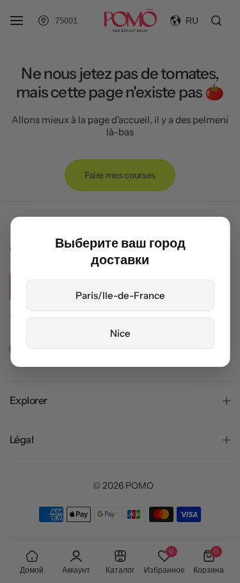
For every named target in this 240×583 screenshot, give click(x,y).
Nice (120, 333)
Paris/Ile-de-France (120, 295)
